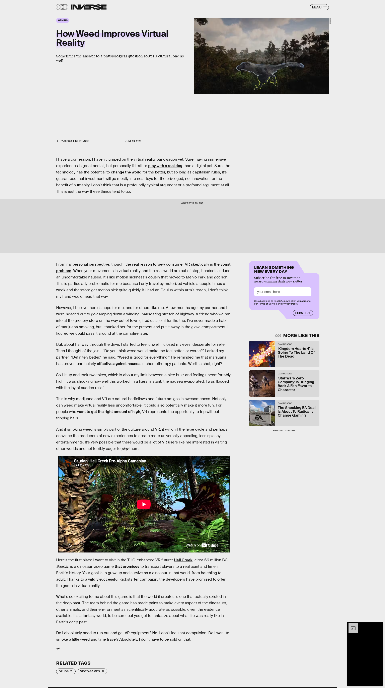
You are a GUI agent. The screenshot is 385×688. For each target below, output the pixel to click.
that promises (127, 566)
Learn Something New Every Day (274, 269)
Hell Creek (183, 560)
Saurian (330, 21)
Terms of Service (267, 303)
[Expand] (351, 625)
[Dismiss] (378, 625)
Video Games (90, 671)
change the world (126, 172)
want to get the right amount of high (108, 411)
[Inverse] (88, 7)
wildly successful (103, 579)
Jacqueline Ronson (76, 141)
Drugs (64, 671)
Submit (300, 313)
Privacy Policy (290, 303)
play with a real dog (165, 165)
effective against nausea (119, 363)
